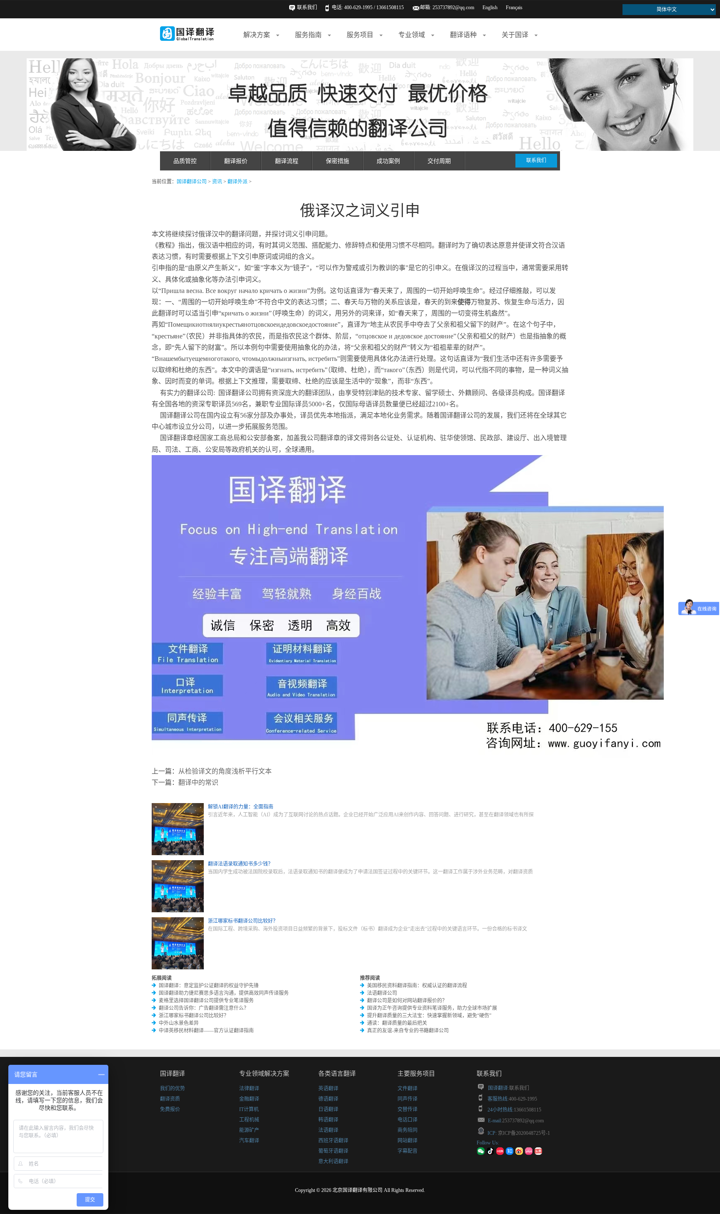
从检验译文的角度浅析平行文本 (225, 771)
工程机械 (249, 1120)
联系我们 (307, 7)
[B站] (529, 1153)
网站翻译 (408, 1141)
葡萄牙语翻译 (333, 1151)
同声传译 (408, 1099)
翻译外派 (238, 182)
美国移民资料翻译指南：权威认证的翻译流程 (417, 986)
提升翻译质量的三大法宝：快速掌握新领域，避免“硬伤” (429, 1016)
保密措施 (337, 161)
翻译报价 (235, 161)
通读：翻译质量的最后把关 (397, 1023)
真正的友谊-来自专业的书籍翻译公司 (408, 1031)
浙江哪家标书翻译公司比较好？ (194, 1016)
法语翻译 (328, 1130)
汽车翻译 (249, 1141)
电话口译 (408, 1120)
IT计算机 (249, 1109)
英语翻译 (328, 1088)
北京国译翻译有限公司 (357, 1190)
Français (514, 7)
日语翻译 (328, 1109)
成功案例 (388, 161)
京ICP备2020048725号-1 (523, 1133)
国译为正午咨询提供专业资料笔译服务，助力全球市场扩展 (432, 1008)
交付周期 (439, 161)
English (490, 7)
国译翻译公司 (192, 182)
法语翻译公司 (382, 993)
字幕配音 (408, 1151)
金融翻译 (249, 1099)
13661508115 (527, 1110)
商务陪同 (408, 1130)
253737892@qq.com (453, 7)
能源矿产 (249, 1130)
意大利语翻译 (333, 1161)
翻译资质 (170, 1099)
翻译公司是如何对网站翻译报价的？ (407, 1001)
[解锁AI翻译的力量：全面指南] (178, 853)
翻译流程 (286, 161)
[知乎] (509, 1153)
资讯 (217, 182)
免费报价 (170, 1109)
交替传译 (408, 1109)
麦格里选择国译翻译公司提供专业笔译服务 (206, 1001)
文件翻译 (408, 1088)
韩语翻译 (328, 1120)
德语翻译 (328, 1099)
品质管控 (185, 161)
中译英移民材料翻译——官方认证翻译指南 (206, 1031)
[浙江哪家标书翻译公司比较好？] (178, 968)
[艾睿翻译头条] (538, 1153)
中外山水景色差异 (179, 1023)
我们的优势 (172, 1088)
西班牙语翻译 (333, 1141)
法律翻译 (249, 1088)
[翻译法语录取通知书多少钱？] (178, 911)
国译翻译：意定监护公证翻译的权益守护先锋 (209, 986)
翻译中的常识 (198, 782)
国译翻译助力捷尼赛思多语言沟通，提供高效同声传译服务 (224, 993)
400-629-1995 (523, 1099)
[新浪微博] (519, 1153)
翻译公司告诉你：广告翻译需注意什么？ (204, 1008)
